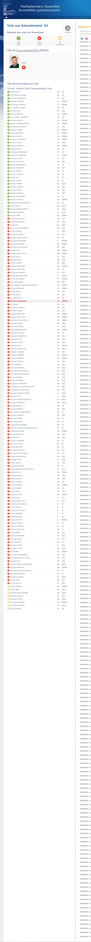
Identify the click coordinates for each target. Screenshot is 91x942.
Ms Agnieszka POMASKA (18, 155)
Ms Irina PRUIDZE (16, 171)
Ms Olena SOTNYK (16, 142)
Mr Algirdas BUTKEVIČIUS (18, 127)
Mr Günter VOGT (15, 396)
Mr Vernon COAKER (16, 187)
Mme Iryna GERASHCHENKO (19, 123)
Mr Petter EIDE (14, 437)
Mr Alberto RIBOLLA (16, 517)
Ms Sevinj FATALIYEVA (17, 269)
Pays (27, 88)
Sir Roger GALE (15, 92)
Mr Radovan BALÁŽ (16, 406)
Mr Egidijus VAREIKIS (17, 101)
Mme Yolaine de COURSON (19, 453)
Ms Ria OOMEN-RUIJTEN (18, 330)
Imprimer (68, 32)
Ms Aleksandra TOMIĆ (17, 431)
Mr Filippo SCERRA (16, 523)
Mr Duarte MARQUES (17, 358)
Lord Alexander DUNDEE (18, 95)
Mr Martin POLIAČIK (16, 599)
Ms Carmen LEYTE (16, 494)
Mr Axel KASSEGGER (17, 466)
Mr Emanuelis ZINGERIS (18, 104)
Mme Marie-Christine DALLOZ (19, 320)
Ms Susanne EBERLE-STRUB (19, 393)
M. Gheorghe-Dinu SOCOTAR (19, 390)
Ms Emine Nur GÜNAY (17, 333)
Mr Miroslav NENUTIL (17, 596)
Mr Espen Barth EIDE (16, 434)
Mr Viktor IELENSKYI (16, 199)
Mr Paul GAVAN (15, 491)
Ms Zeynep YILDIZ (16, 539)
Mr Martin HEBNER (16, 482)
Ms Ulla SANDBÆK (16, 377)
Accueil (6, 17)
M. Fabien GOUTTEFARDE (18, 425)
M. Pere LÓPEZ (15, 580)
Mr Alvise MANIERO (16, 513)
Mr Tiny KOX (14, 225)
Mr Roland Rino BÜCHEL (18, 349)
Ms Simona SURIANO (17, 526)
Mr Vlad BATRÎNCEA (16, 409)
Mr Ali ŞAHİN (14, 304)
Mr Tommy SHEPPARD (17, 441)
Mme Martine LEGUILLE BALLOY (20, 570)
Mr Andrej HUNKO (16, 260)
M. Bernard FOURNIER (17, 244)
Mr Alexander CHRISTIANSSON (20, 203)
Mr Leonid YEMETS (16, 136)
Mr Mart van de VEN (16, 342)
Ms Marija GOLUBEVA (17, 212)
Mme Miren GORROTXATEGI (19, 371)
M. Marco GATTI (15, 250)
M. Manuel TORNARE (17, 352)
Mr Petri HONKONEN (16, 326)
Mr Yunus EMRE (15, 532)
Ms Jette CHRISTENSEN (18, 456)
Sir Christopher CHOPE (17, 108)
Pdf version (86, 38)
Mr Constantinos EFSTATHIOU (19, 374)
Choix (49, 88)
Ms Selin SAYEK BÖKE (17, 536)
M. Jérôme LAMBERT (17, 415)
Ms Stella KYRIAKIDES (17, 288)
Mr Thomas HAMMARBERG (19, 555)
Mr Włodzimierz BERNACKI (18, 152)
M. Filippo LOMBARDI (17, 355)
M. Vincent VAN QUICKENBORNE (21, 564)
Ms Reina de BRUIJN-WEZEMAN (20, 399)
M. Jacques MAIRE (16, 418)
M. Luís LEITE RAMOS (17, 279)
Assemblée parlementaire (32, 8)
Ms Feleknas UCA (15, 339)
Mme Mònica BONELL (17, 577)
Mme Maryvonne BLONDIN (18, 247)
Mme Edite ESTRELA (17, 361)
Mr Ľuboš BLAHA (15, 291)
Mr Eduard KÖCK (15, 345)
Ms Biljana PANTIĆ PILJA (18, 317)
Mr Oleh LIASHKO (15, 181)
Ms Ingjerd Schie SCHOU (18, 253)
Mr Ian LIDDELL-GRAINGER (19, 117)
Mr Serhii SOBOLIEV (16, 114)
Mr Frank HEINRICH (16, 485)
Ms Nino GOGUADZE (17, 174)
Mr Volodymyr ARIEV (16, 120)
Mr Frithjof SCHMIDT (16, 311)
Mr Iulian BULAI (15, 206)
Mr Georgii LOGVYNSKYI (18, 139)
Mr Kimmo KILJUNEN (17, 234)
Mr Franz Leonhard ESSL (18, 301)
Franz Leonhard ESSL (27, 50)
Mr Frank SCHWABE (16, 282)
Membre (20, 88)
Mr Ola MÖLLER (15, 561)
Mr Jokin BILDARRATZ (17, 368)
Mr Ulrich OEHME (15, 488)
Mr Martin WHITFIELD (17, 193)
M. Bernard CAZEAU (16, 444)
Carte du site (7, 1)
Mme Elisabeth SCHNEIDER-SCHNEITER (23, 285)
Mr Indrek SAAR (15, 111)
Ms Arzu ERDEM (15, 542)
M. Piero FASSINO (16, 231)
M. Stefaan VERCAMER (17, 266)
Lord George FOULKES (17, 219)
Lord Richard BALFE (16, 298)
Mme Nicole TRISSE (16, 421)
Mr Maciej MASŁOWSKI (17, 196)
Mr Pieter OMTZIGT (16, 586)
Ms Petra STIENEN (16, 184)
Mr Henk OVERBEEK (16, 380)
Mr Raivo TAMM (15, 215)
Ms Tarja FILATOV (15, 583)
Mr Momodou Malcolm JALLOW (20, 558)
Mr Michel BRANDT (16, 479)
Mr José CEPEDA (15, 364)
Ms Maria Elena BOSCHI (18, 501)
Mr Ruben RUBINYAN (17, 567)
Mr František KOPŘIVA (17, 605)
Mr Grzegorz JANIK (16, 158)
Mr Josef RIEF (14, 551)
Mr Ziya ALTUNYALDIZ (17, 529)
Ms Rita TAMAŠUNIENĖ (17, 165)
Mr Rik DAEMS (14, 589)
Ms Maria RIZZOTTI (16, 520)
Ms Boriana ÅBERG (16, 130)
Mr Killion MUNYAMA (16, 133)
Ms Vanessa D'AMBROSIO (18, 383)
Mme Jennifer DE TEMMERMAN (20, 412)
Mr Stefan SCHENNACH (18, 272)
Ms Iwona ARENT (15, 149)
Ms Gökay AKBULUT (16, 475)
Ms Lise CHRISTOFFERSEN (19, 228)
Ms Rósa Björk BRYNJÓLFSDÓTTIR (21, 469)
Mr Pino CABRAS (15, 507)
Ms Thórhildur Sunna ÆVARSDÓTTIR (22, 387)
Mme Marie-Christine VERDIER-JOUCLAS (23, 428)
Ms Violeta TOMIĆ (15, 460)
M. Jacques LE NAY (16, 548)
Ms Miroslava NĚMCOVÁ (18, 98)
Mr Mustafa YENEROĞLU (18, 336)
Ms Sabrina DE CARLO (17, 510)
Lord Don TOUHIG (16, 190)
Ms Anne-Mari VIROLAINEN (19, 276)
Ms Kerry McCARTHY (17, 161)
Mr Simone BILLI (15, 498)
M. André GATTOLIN (16, 447)
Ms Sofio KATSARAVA (17, 168)
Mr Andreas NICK (15, 472)
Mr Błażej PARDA (15, 608)
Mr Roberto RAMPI (16, 545)
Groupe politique (38, 88)
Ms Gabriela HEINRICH (17, 307)
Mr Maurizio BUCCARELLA (18, 504)
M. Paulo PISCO (15, 257)
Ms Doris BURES (15, 463)
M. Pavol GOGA (15, 295)
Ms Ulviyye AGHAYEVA (17, 450)
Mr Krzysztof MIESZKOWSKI (19, 209)
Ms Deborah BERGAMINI (18, 241)
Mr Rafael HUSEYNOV (17, 222)
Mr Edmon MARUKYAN (17, 402)
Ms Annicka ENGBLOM (17, 602)
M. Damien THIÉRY (16, 323)
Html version (81, 38)
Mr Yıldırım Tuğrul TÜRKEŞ (18, 238)
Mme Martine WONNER (17, 574)
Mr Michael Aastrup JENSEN (19, 593)
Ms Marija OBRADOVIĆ (17, 314)
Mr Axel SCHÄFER (16, 263)
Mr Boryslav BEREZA (16, 146)
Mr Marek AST (14, 177)
